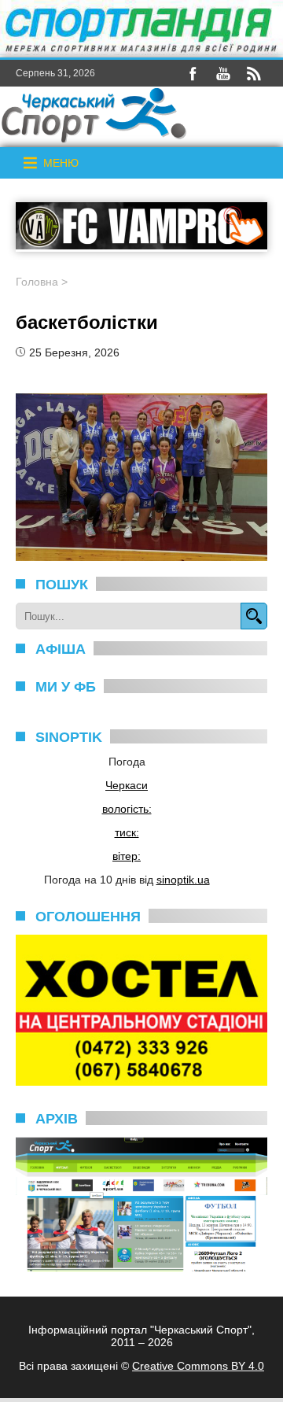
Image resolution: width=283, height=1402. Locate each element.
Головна (37, 281)
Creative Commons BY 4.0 (198, 1366)
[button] (61, 163)
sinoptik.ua (183, 879)
